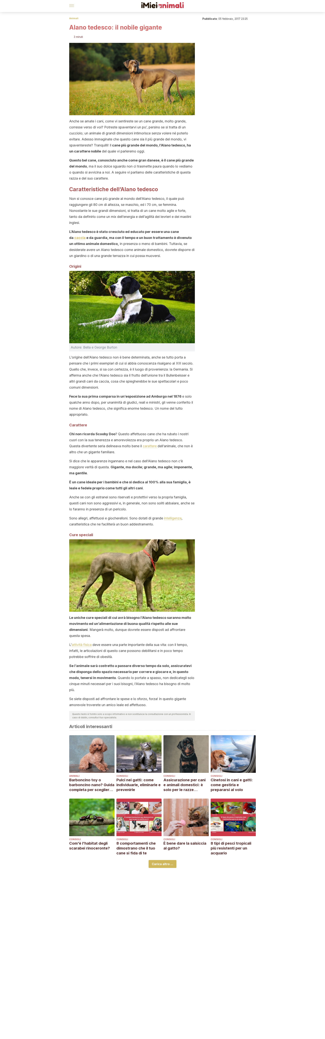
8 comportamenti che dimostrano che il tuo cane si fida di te (136, 848)
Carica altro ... (162, 864)
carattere (150, 446)
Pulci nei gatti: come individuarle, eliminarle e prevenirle (138, 785)
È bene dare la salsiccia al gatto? (184, 845)
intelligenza (172, 518)
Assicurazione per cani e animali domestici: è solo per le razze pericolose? (184, 785)
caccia (80, 238)
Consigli (122, 776)
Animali (73, 18)
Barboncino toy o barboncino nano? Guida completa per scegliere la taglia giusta (91, 785)
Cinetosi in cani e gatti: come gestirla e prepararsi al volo (232, 785)
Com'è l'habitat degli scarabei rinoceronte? (89, 845)
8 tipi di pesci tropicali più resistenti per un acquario (231, 848)
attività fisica (82, 645)
